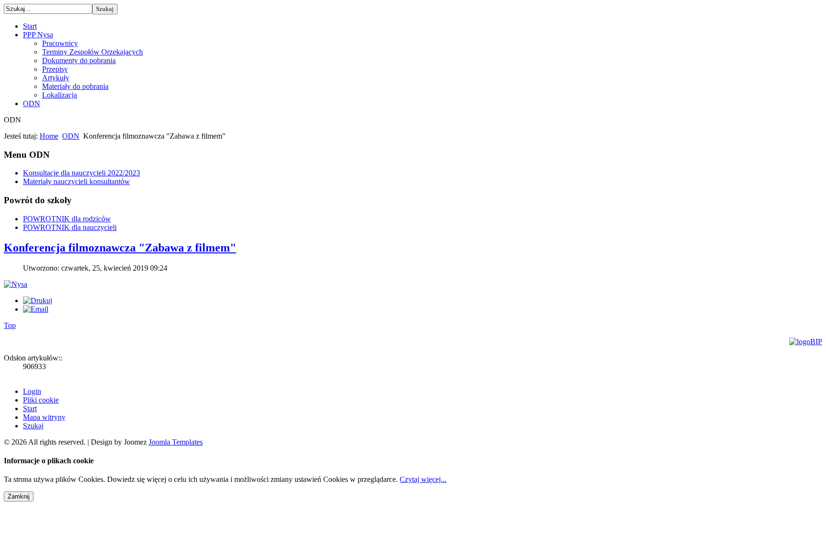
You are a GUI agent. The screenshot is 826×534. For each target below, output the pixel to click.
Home (49, 136)
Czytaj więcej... (423, 479)
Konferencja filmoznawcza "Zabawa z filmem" (120, 247)
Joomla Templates (176, 442)
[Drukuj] (37, 300)
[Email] (35, 309)
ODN (70, 136)
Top (10, 325)
